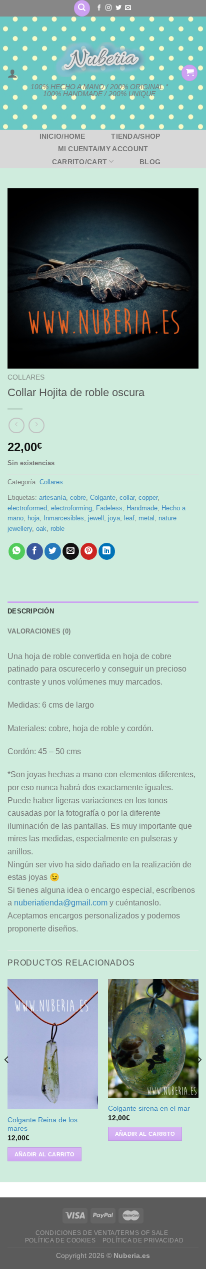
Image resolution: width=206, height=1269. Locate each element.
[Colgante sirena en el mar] (153, 1038)
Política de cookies (60, 1240)
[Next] (199, 1079)
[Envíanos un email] (128, 8)
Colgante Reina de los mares (43, 1124)
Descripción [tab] (31, 611)
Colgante (103, 497)
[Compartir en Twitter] (52, 551)
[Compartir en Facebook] (34, 551)
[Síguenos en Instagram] (109, 8)
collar (127, 497)
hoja (34, 518)
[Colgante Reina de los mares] (53, 1044)
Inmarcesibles (64, 518)
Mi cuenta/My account (103, 149)
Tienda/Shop (135, 136)
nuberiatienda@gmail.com (61, 902)
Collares (26, 377)
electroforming (71, 508)
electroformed (27, 508)
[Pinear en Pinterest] (88, 551)
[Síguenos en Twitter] (119, 8)
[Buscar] (82, 8)
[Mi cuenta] (13, 73)
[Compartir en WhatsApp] (16, 551)
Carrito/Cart (79, 162)
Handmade (142, 508)
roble (57, 528)
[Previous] (7, 1079)
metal (146, 518)
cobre (78, 497)
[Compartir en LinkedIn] (106, 551)
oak (41, 528)
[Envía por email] (70, 551)
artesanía (52, 497)
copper (148, 497)
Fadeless (109, 508)
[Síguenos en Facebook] (99, 8)
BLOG (150, 162)
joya (114, 518)
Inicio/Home (63, 136)
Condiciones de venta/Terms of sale (102, 1232)
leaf (129, 518)
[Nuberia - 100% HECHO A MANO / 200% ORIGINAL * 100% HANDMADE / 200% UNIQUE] (99, 59)
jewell (96, 518)
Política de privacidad (143, 1240)
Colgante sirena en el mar (149, 1108)
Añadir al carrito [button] (44, 1154)
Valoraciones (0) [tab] (39, 631)
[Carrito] (190, 73)
